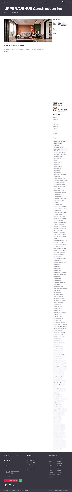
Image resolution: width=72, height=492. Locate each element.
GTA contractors (63, 244)
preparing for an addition (58, 348)
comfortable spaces (57, 192)
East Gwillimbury (52, 474)
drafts (60, 216)
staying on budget (57, 402)
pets (59, 336)
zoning (60, 448)
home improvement (57, 264)
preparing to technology (58, 352)
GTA (66, 240)
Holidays (56, 124)
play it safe (56, 342)
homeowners (64, 272)
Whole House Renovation (31, 466)
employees (56, 224)
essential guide (61, 224)
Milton (58, 468)
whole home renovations (58, 442)
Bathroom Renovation (31, 462)
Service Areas (27, 2)
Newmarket (65, 324)
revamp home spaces (57, 380)
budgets (65, 180)
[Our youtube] (9, 484)
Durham (55, 218)
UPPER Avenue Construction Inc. (59, 428)
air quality (55, 152)
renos (64, 370)
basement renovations (58, 166)
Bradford (50, 465)
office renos (65, 328)
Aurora (61, 156)
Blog (46, 2)
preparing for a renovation (58, 346)
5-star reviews (56, 145)
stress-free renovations (58, 404)
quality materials (57, 366)
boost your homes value (58, 178)
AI (62, 147)
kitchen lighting (56, 288)
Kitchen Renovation (30, 460)
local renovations (60, 302)
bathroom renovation (57, 172)
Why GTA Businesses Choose (61, 104)
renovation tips (61, 372)
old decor (55, 330)
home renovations (57, 268)
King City (50, 470)
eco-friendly (64, 218)
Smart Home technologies (58, 394)
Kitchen (56, 128)
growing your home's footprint (59, 240)
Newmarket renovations (58, 326)
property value (56, 364)
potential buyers (61, 342)
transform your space (57, 424)
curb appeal (56, 214)
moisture (55, 324)
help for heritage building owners (59, 252)
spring (55, 400)
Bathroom (56, 130)
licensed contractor (57, 292)
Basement (56, 122)
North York (65, 326)
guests (62, 246)
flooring (55, 234)
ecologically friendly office (58, 220)
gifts (54, 236)
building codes (56, 182)
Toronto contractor (57, 416)
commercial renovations (58, 196)
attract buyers (63, 154)
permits (62, 334)
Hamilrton (60, 250)
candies (55, 186)
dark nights (61, 214)
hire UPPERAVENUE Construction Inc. (60, 258)
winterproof (64, 446)
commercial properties (58, 194)
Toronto (55, 412)
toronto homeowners (57, 418)
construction (56, 202)
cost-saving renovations (58, 210)
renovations (56, 374)
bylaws (63, 184)
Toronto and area (61, 412)
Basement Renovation (31, 458)
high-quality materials (57, 256)
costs (61, 212)
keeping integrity (57, 286)
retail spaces (61, 374)
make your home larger (58, 306)
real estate (56, 368)
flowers (59, 234)
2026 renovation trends (58, 143)
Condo (55, 121)
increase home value (57, 278)
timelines (55, 410)
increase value (56, 282)
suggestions (56, 406)
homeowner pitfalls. (57, 272)
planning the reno (57, 340)
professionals (56, 362)
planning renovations (57, 338)
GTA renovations (57, 246)
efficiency (55, 222)
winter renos (64, 444)
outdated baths (62, 332)
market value (64, 312)
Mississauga (63, 322)
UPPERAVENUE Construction (59, 430)
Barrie (50, 463)
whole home (63, 440)
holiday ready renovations (58, 262)
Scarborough (56, 386)
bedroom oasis (63, 174)
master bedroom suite (57, 314)
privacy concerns (57, 354)
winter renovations (57, 446)
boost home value (57, 176)
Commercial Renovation (31, 469)
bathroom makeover (57, 168)
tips (59, 410)
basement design (57, 164)
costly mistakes (56, 212)
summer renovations (57, 408)
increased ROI (62, 282)
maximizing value (57, 322)
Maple (50, 467)
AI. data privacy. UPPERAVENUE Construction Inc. (59, 150)
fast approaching (59, 230)
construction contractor (58, 204)
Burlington (51, 468)
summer (60, 406)
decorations (56, 216)
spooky (66, 398)
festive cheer (56, 232)
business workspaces (57, 184)
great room (59, 236)
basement (55, 160)
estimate (64, 228)
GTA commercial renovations (59, 242)
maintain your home (57, 304)
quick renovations (64, 366)
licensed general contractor (58, 294)
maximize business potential (58, 318)
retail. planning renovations (58, 376)
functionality (64, 234)
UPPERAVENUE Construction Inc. (59, 432)
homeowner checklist (57, 270)
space (62, 398)
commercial (64, 192)
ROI (60, 382)
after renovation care (57, 147)
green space (56, 238)
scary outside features (58, 388)
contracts (65, 208)
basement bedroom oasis (58, 162)
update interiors (62, 426)
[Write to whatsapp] (20, 480)
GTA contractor (56, 244)
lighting (55, 302)
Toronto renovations (57, 420)
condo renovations (60, 200)
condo (55, 200)
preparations (56, 344)
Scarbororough (61, 384)
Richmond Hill (56, 382)
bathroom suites (56, 174)
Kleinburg (59, 470)
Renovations (19, 43)
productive (63, 354)
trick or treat (56, 426)
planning (63, 336)
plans (62, 340)
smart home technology (58, 396)
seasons (64, 388)
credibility (65, 212)
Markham (51, 472)
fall (54, 230)
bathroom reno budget (58, 170)
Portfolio (35, 2)
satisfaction (56, 384)
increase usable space (57, 280)
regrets (55, 370)
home (65, 262)
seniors (64, 390)
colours (62, 190)
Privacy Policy (50, 490)
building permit (62, 182)
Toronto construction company (59, 414)
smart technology (57, 398)
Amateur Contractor (62, 152)
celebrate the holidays (61, 186)
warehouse (60, 438)
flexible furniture (62, 232)
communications (64, 198)
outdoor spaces (56, 334)
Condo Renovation (30, 464)
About (41, 2)
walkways (55, 438)
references (65, 368)
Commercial (56, 126)
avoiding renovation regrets (58, 158)
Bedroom (15, 43)
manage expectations (57, 308)
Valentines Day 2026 (57, 434)
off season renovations (58, 328)
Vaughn (63, 434)
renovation (56, 372)
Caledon (59, 467)
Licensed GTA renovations (58, 296)
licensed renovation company (59, 298)
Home (5, 12)
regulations (60, 370)
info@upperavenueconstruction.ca (13, 476)
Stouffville (59, 472)
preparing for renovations (58, 350)
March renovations (57, 312)
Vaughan (59, 461)
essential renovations (57, 228)
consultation (56, 206)
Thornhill (50, 477)
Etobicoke (59, 474)
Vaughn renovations (62, 436)
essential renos (63, 226)
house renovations (57, 276)
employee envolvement (62, 222)
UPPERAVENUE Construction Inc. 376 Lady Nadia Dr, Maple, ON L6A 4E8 (12, 472)
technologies (64, 408)
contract (55, 208)
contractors (60, 208)
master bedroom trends (58, 316)
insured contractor (57, 284)
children (58, 188)
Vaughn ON (56, 436)
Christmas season (57, 190)
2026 (64, 141)
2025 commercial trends (58, 141)
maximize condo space (58, 320)
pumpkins (61, 364)
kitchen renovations (63, 288)
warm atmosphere (57, 440)
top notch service (64, 410)
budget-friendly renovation (58, 180)
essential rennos (56, 226)
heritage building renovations (59, 254)
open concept (56, 332)
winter (64, 442)
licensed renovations (57, 300)
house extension (63, 274)
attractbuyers (56, 156)
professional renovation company (59, 360)
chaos (55, 188)
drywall (64, 216)
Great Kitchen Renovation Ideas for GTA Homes (62, 24)
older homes (60, 330)
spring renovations (60, 400)
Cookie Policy (65, 490)
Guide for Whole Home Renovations (60, 248)
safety (63, 382)
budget (64, 178)
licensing (63, 300)
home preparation (57, 266)
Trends (55, 133)
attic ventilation (56, 154)
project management (63, 362)
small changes (56, 392)
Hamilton (64, 250)
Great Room (56, 117)
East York (59, 218)
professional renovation (58, 358)
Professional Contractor (58, 356)
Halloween (55, 250)
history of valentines (57, 260)
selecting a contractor (57, 390)
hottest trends (56, 274)
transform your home (57, 422)
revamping (64, 380)
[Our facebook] (5, 484)
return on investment (57, 378)
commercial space (57, 198)
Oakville (50, 461)
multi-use (59, 324)
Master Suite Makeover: (14, 45)
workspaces (56, 448)
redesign (60, 368)
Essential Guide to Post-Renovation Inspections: (62, 110)
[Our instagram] (13, 484)
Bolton (58, 476)
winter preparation (57, 444)
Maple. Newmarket (57, 310)
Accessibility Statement (58, 490)
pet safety (55, 336)
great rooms (64, 236)
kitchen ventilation (57, 290)
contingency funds (63, 206)
